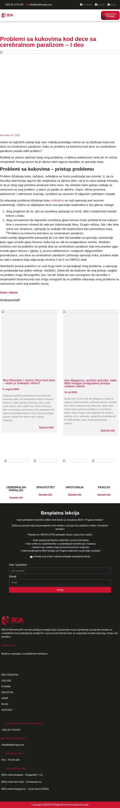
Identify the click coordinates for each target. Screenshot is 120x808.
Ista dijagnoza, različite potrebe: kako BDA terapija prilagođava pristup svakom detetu (90, 383)
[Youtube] (22, 664)
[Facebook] (5, 664)
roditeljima (57, 200)
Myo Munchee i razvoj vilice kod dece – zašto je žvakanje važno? (29, 382)
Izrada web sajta (80, 804)
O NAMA (6, 686)
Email (13, 576)
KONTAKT (7, 710)
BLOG (4, 704)
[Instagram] (13, 664)
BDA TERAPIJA (9, 675)
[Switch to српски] (100, 5)
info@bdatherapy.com (40, 4)
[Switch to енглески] (86, 5)
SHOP (4, 698)
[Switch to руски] (111, 5)
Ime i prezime (18, 564)
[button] (97, 15)
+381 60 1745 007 (14, 4)
